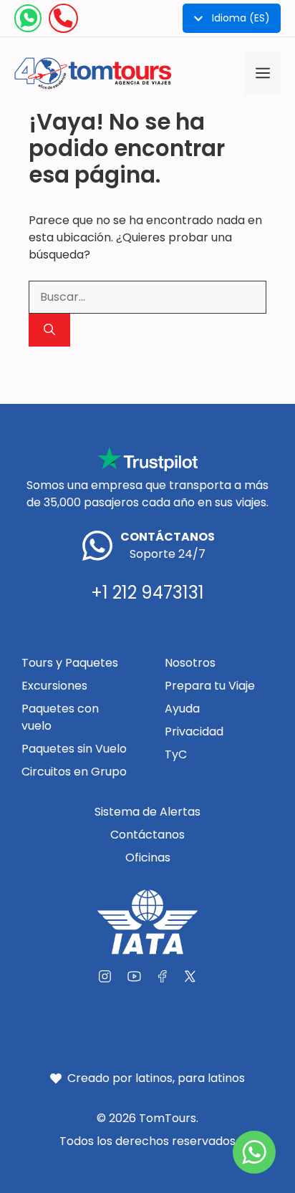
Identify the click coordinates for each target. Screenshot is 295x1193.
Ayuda (182, 708)
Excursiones (54, 685)
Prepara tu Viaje (210, 685)
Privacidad (194, 731)
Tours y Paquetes (69, 663)
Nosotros (190, 663)
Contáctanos (147, 834)
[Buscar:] (147, 297)
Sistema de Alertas (147, 811)
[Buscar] (49, 330)
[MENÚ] (263, 73)
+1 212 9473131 (147, 592)
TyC (176, 754)
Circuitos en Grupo (74, 771)
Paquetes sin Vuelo (74, 748)
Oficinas (147, 857)
